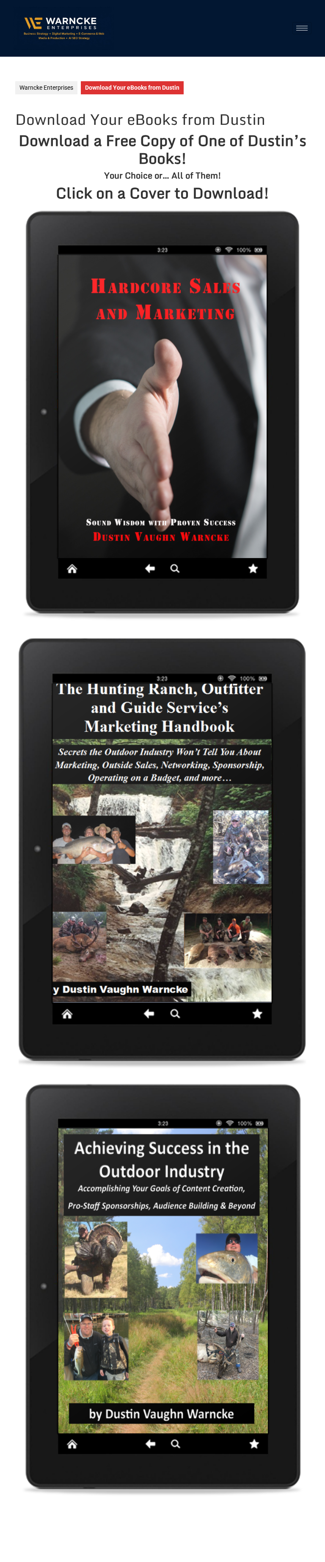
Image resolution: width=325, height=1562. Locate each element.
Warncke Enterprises (46, 87)
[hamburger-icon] (301, 28)
